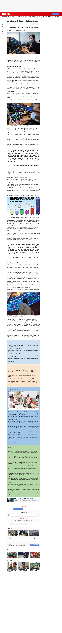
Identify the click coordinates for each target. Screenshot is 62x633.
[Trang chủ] (2, 16)
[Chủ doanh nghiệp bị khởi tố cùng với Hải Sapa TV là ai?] (23, 565)
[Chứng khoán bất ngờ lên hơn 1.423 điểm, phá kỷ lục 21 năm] (23, 533)
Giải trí (40, 16)
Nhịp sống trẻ (34, 16)
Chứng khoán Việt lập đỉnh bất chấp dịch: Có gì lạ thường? (12, 538)
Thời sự (13, 16)
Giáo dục (46, 16)
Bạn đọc (58, 16)
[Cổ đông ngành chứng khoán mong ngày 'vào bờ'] (23, 555)
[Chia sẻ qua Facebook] (28, 509)
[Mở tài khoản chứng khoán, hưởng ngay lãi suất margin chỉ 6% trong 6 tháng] (34, 533)
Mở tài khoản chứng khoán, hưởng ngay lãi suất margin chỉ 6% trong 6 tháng (33, 538)
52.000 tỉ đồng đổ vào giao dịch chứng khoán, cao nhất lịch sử (23, 498)
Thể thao (43, 16)
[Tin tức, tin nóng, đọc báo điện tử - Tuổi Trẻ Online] (6, 14)
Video (10, 16)
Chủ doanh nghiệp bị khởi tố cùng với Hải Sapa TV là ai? (22, 570)
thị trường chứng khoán (23, 523)
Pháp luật (18, 16)
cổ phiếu (16, 523)
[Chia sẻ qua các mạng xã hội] (32, 509)
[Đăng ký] (34, 545)
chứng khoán (12, 523)
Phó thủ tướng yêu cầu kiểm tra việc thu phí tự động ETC (35, 570)
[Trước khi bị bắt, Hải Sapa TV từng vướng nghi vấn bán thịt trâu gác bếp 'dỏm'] (12, 555)
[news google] (36, 24)
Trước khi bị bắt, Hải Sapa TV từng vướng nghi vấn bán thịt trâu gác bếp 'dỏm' (11, 559)
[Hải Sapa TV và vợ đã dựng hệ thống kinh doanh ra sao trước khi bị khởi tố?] (12, 565)
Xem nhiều (7, 16)
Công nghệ (25, 16)
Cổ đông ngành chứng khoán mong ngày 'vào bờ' (23, 559)
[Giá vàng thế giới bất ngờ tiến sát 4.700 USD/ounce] (35, 555)
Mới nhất (4, 16)
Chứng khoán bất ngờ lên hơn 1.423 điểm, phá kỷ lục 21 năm (23, 538)
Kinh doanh (22, 16)
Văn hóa (37, 16)
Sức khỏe (51, 16)
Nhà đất (49, 16)
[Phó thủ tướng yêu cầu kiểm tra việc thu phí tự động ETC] (35, 565)
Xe (28, 16)
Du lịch (30, 16)
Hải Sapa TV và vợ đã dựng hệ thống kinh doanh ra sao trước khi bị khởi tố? (12, 570)
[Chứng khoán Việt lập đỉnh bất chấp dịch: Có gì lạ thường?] (13, 533)
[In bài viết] (2, 33)
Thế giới (15, 16)
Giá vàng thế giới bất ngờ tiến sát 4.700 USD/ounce (34, 559)
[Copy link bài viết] (30, 509)
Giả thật (55, 16)
